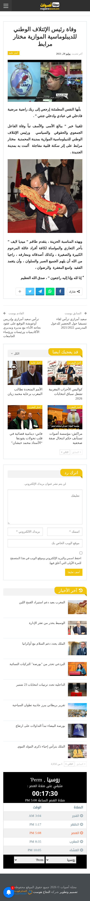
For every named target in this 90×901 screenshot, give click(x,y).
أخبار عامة (13, 53)
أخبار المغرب (74, 362)
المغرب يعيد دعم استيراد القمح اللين (42, 602)
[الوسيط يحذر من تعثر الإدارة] (77, 628)
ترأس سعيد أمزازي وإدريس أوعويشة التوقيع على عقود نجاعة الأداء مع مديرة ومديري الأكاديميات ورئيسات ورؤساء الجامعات (22, 328)
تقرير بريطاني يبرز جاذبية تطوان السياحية (38, 705)
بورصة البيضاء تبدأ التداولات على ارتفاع (40, 725)
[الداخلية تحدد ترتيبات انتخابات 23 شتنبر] (77, 690)
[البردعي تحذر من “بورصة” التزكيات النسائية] (77, 669)
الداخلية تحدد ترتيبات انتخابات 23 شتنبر (40, 684)
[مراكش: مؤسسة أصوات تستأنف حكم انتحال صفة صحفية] (65, 417)
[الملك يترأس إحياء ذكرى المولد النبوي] (77, 751)
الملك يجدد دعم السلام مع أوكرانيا (43, 643)
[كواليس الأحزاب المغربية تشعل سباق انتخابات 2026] (65, 373)
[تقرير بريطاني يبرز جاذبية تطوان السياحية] (77, 710)
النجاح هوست (41, 892)
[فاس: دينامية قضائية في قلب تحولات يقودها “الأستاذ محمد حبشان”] (25, 417)
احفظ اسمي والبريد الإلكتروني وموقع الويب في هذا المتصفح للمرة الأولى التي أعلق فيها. (45, 561)
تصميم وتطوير (69, 892)
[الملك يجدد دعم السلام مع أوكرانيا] (77, 648)
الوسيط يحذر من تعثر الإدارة (47, 623)
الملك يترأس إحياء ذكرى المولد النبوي (41, 746)
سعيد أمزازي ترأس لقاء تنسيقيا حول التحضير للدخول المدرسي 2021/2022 (69, 323)
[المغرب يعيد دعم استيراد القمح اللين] (77, 607)
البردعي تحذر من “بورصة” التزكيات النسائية (37, 664)
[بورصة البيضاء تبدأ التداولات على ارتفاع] (77, 731)
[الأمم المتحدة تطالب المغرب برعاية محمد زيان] (25, 373)
